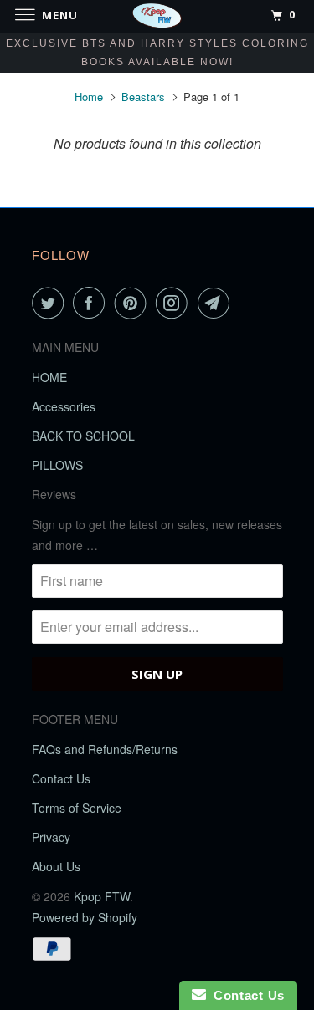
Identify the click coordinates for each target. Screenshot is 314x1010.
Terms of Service (76, 807)
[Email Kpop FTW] (217, 303)
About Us (56, 866)
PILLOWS (57, 465)
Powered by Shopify (84, 917)
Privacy (51, 837)
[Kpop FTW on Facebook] (92, 303)
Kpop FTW (102, 896)
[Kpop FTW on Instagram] (175, 303)
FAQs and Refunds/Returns (105, 749)
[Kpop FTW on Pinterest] (134, 303)
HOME (49, 377)
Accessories (63, 406)
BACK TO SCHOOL (83, 435)
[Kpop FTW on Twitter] (51, 303)
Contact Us (61, 778)
